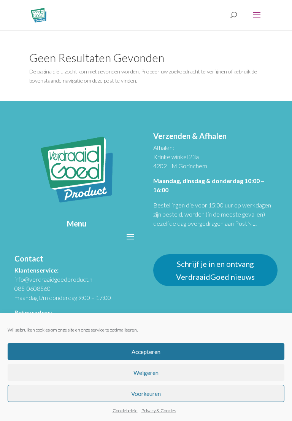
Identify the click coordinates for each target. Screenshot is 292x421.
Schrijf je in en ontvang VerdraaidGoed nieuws (215, 270)
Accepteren (146, 351)
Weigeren (146, 372)
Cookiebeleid (125, 410)
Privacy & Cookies (158, 410)
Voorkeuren (146, 393)
